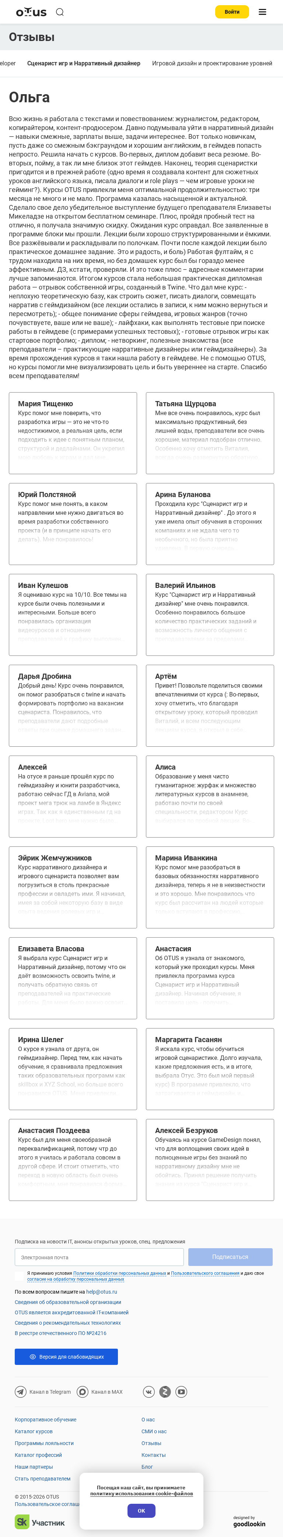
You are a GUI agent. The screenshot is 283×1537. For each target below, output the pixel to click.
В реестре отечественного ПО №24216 (60, 1333)
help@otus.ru (101, 1292)
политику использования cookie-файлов (141, 1493)
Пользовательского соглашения (205, 1273)
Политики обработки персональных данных (119, 1273)
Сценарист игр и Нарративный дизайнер (83, 63)
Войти (232, 12)
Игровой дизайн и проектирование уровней (212, 63)
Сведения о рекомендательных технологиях (68, 1323)
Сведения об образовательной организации (68, 1302)
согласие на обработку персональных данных (75, 1279)
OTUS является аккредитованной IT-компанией (72, 1312)
